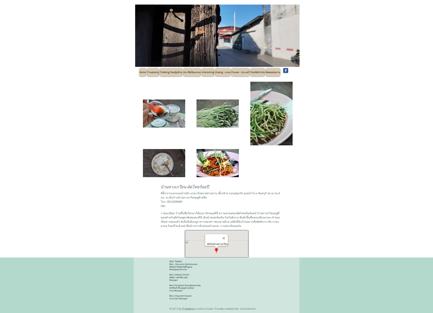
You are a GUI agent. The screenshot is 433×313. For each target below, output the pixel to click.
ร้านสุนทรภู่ (188, 308)
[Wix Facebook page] (285, 70)
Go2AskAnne (247, 308)
